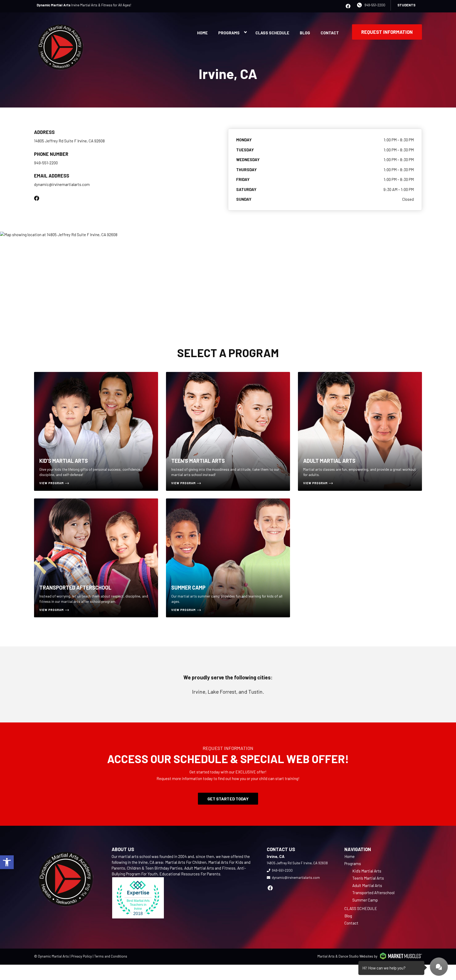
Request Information (387, 32)
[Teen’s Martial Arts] (228, 431)
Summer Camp (365, 900)
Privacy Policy (81, 956)
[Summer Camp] (228, 557)
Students (406, 5)
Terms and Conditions (110, 956)
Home (202, 32)
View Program (51, 483)
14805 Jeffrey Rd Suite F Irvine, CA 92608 (69, 140)
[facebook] (348, 6)
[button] (7, 862)
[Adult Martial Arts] (360, 431)
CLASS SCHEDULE (272, 32)
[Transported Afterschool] (96, 557)
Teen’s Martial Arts (368, 878)
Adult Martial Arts (367, 885)
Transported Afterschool (373, 892)
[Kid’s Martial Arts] (96, 431)
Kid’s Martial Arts (366, 871)
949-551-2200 (374, 5)
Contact (330, 32)
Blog (305, 32)
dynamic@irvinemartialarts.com (62, 184)
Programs (229, 32)
